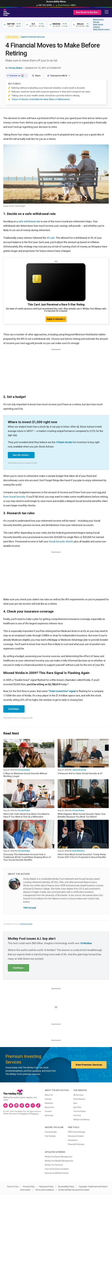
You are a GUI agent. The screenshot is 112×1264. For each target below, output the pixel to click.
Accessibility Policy (66, 1186)
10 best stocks (64, 442)
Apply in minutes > (56, 319)
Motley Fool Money (81, 1119)
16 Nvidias (86, 943)
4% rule (50, 237)
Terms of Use (12, 1186)
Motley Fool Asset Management (58, 1157)
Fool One (77, 1115)
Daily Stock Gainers (98, 25)
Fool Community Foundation (57, 1169)
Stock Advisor (79, 1099)
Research (49, 1103)
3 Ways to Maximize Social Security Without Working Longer (25, 774)
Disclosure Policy (46, 1186)
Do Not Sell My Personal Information (73, 1190)
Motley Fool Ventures (54, 1165)
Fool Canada (50, 1136)
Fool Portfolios (79, 1111)
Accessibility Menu (56, 1)
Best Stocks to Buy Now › (87, 12)
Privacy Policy (29, 1186)
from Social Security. (14, 496)
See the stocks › (21, 455)
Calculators (73, 1140)
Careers (48, 1099)
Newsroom (49, 1107)
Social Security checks (61, 541)
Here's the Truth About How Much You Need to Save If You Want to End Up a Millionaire (26, 815)
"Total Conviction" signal (62, 691)
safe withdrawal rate (29, 221)
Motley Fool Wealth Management (59, 1161)
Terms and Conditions (44, 1190)
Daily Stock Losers (101, 29)
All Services (78, 1095)
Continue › (14, 708)
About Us (49, 1095)
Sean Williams (78, 851)
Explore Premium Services (33, 37)
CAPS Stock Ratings (76, 1132)
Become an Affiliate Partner (57, 1173)
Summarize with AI (58, 76)
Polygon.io (34, 1114)
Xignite (24, 1114)
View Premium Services (89, 1064)
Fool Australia (51, 1132)
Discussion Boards (76, 1136)
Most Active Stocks (98, 21)
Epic (75, 1103)
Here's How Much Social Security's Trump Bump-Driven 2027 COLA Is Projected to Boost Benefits (82, 855)
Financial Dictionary (76, 1144)
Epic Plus (77, 1107)
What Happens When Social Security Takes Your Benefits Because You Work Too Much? (82, 815)
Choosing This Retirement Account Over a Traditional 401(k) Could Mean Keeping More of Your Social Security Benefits (27, 857)
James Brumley (79, 770)
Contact (48, 1111)
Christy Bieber (15, 68)
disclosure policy (26, 924)
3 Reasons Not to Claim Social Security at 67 (80, 773)
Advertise (49, 1115)
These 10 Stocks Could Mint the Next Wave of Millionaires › (41, 99)
